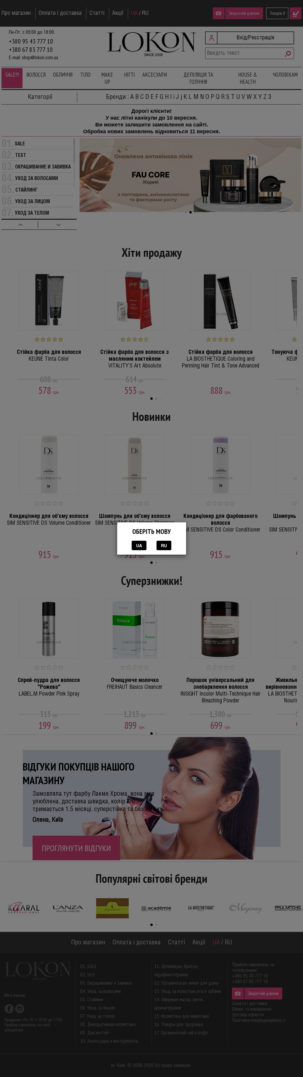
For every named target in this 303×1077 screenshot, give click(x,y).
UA (139, 545)
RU (164, 545)
